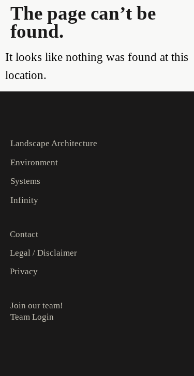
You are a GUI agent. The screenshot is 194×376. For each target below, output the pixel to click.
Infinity (24, 200)
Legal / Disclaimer (43, 253)
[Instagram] (15, 350)
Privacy (24, 271)
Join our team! (36, 305)
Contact (24, 234)
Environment (34, 162)
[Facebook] (54, 350)
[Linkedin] (34, 350)
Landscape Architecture (53, 143)
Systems (25, 181)
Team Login (32, 317)
